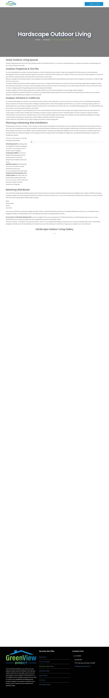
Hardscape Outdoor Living (46, 666)
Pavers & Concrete (44, 662)
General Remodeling (44, 684)
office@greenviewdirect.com (82, 666)
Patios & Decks (43, 675)
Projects (46, 3)
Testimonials (55, 3)
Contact (65, 3)
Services (46, 40)
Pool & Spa (42, 680)
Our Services (37, 3)
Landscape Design (44, 671)
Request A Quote (94, 4)
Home (20, 3)
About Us (28, 3)
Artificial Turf (42, 657)
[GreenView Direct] (11, 3)
